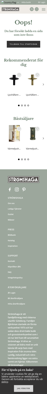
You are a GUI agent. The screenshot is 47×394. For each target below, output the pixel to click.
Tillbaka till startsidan (23, 44)
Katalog (11, 240)
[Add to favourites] (19, 75)
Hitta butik (26, 2)
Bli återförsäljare (15, 298)
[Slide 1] (22, 105)
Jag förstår (23, 388)
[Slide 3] (28, 105)
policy (5, 381)
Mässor (11, 220)
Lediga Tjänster (15, 209)
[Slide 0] (18, 105)
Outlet (11, 214)
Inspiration (13, 246)
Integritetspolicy (15, 277)
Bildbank (12, 235)
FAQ (9, 272)
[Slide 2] (25, 105)
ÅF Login (41, 2)
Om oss (11, 203)
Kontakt (11, 261)
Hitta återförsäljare (16, 304)
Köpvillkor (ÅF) (14, 266)
